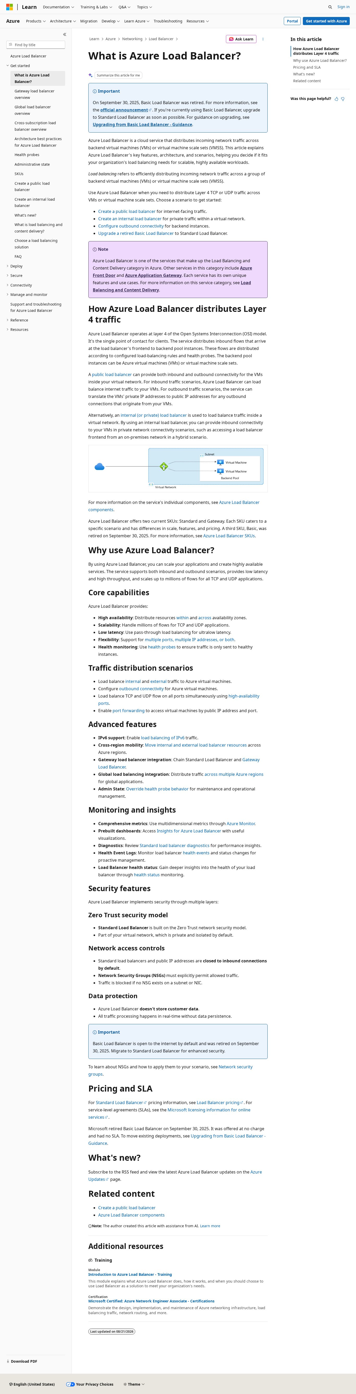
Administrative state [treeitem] (32, 164)
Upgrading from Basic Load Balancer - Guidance (142, 124)
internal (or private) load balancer (154, 415)
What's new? (304, 74)
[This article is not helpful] (343, 99)
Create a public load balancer (127, 211)
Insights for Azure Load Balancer (189, 831)
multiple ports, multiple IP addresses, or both (189, 639)
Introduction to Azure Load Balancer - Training (130, 1274)
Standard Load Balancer (119, 1102)
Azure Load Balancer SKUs (229, 536)
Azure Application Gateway (153, 275)
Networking (132, 38)
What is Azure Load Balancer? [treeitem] (32, 78)
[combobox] (35, 45)
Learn (94, 38)
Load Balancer (161, 38)
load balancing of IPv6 (163, 738)
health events (196, 853)
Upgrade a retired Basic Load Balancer (136, 233)
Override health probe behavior (157, 789)
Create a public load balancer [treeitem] (32, 186)
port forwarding (129, 710)
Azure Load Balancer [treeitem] (28, 55)
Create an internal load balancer (130, 219)
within (182, 618)
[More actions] (263, 39)
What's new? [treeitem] (25, 215)
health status (147, 875)
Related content (307, 80)
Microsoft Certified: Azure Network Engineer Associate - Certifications (151, 1301)
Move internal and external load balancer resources (196, 745)
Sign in (343, 6)
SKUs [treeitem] (19, 173)
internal (133, 681)
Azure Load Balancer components (131, 1215)
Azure (111, 38)
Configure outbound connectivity (131, 226)
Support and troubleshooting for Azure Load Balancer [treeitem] (36, 307)
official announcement (124, 110)
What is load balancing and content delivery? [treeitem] (39, 228)
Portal (292, 21)
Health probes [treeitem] (27, 154)
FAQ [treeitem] (18, 256)
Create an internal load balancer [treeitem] (35, 202)
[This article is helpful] (336, 99)
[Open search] (330, 7)
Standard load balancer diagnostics (175, 845)
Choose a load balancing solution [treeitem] (36, 243)
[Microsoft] (9, 7)
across (204, 618)
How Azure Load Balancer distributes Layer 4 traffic (316, 51)
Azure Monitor (241, 823)
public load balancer (112, 374)
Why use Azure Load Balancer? (320, 60)
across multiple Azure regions (234, 774)
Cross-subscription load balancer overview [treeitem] (35, 126)
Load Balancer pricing (218, 1102)
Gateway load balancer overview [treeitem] (34, 94)
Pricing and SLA (307, 67)
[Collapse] (64, 34)
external (158, 681)
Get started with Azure (326, 21)
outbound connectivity (141, 689)
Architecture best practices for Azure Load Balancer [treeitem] (38, 142)
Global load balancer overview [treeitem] (33, 110)
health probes (162, 647)
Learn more (210, 1225)
